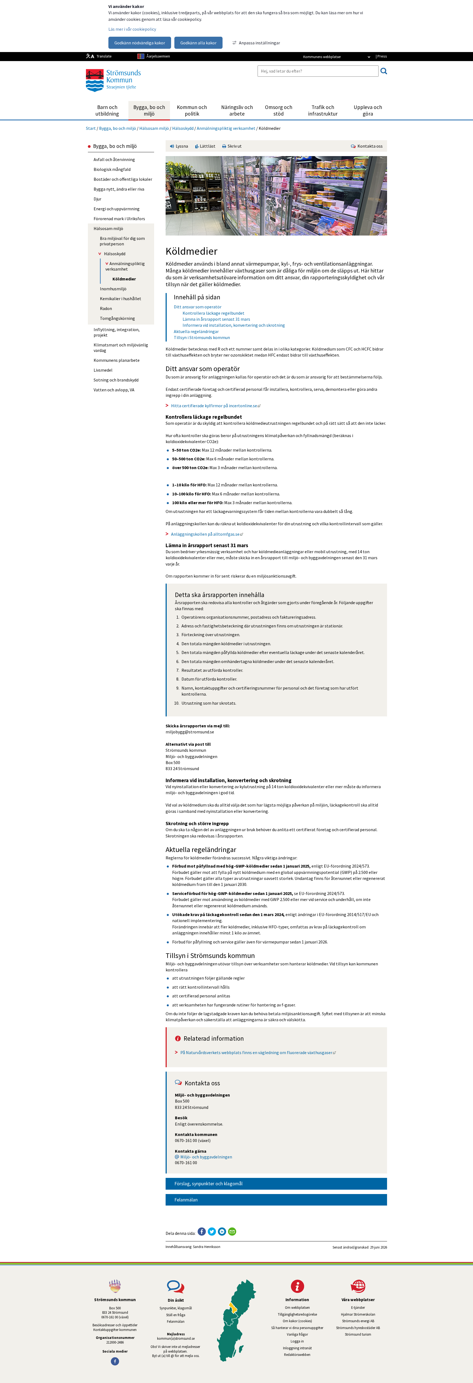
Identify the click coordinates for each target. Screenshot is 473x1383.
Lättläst (207, 146)
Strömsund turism (366, 1334)
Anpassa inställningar (259, 42)
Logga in (297, 1341)
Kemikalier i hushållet (120, 298)
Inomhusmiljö (113, 288)
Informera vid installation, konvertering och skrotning (234, 325)
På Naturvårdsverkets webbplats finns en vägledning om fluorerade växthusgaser (258, 1052)
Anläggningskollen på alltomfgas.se (207, 534)
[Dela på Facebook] (202, 1231)
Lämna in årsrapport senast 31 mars (216, 319)
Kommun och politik (192, 110)
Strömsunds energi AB (364, 1321)
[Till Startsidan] (113, 94)
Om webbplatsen (297, 1307)
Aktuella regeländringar (196, 331)
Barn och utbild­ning (107, 110)
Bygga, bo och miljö (149, 110)
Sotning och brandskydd (116, 380)
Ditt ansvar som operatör (197, 306)
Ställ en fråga (175, 1315)
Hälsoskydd (183, 128)
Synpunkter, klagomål (176, 1308)
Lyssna (181, 146)
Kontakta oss (369, 146)
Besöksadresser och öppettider (115, 1325)
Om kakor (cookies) (297, 1321)
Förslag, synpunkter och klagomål (208, 1184)
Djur (97, 199)
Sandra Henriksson (206, 1246)
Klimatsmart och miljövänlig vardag (121, 347)
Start (91, 128)
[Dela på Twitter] (212, 1231)
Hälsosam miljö (154, 128)
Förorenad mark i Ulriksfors (119, 218)
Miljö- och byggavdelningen (206, 1157)
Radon (106, 308)
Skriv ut (234, 146)
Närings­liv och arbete (237, 110)
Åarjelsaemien (158, 56)
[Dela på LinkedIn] (222, 1231)
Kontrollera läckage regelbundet (213, 313)
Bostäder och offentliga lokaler (123, 179)
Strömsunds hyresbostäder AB (361, 1327)
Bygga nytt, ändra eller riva (119, 189)
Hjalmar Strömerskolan (364, 1314)
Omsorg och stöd (278, 110)
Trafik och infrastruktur (323, 110)
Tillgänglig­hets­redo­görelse (297, 1314)
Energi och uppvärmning (117, 208)
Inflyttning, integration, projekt (117, 332)
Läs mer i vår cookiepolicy (132, 29)
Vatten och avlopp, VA (114, 389)
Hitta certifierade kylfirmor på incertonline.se (216, 405)
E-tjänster (369, 1307)
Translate (104, 56)
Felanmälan (186, 1200)
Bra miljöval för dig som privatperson (122, 241)
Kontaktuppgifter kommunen (115, 1329)
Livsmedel (103, 370)
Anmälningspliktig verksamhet (226, 128)
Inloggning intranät (304, 1348)
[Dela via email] (232, 1231)
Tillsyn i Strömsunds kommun (202, 337)
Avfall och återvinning (114, 159)
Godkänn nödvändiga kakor (139, 42)
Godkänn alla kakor (198, 42)
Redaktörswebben (297, 1354)
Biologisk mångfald (112, 169)
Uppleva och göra (368, 110)
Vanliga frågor (297, 1334)
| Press (381, 56)
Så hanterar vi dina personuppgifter (297, 1327)
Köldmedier (124, 279)
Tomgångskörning (117, 318)
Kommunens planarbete (117, 360)
